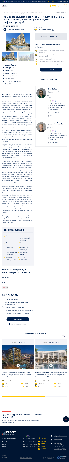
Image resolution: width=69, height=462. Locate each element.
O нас (15, 6)
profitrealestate (58, 439)
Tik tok (43, 446)
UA (32, 1)
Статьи (37, 6)
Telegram (43, 448)
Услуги (4, 441)
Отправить (18, 319)
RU (42, 1)
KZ (22, 1)
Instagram (44, 443)
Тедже (35, 13)
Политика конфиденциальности (26, 456)
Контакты (47, 6)
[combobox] (5, 287)
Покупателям (32, 6)
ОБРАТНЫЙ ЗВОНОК (62, 5)
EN (54, 1)
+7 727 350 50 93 (31, 441)
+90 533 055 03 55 (55, 103)
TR (12, 1)
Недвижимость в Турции (17, 13)
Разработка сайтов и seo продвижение (48, 457)
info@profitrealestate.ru (62, 1)
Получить (51, 70)
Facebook (43, 438)
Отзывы (42, 6)
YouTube (43, 441)
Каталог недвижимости (22, 6)
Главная (11, 6)
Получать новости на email (18, 324)
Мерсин (29, 13)
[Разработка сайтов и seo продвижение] (62, 457)
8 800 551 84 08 (30, 447)
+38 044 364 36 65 (31, 444)
